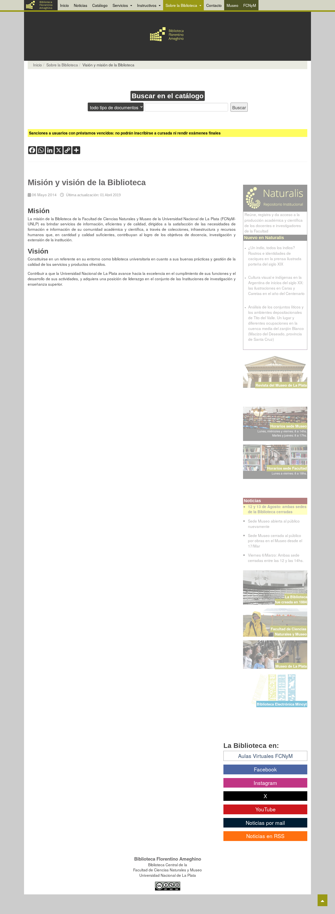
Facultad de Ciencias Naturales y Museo (289, 631)
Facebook (265, 769)
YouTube (265, 809)
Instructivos (147, 5)
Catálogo (100, 5)
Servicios (121, 5)
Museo (232, 5)
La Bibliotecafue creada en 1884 (291, 599)
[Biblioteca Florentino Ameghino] (41, 5)
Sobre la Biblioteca (182, 5)
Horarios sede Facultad (287, 468)
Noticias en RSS (265, 836)
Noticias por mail (265, 822)
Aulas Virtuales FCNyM (265, 755)
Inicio (64, 5)
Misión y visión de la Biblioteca (87, 182)
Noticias (80, 5)
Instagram (265, 782)
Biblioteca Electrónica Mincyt (282, 704)
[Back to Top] (322, 900)
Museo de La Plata (291, 666)
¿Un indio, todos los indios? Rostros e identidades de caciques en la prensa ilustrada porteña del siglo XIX (274, 255)
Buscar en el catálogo (168, 96)
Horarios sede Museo (288, 426)
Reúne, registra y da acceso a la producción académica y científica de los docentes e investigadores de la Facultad (274, 222)
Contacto (214, 5)
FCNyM (249, 5)
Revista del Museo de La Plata (281, 385)
